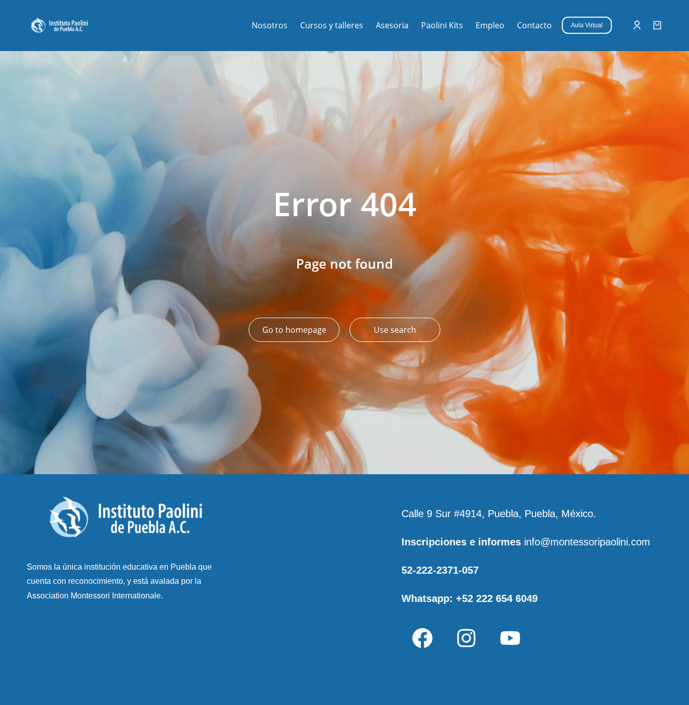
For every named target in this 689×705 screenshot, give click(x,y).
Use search (395, 329)
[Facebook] (422, 638)
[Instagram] (466, 638)
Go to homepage (294, 329)
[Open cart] (657, 25)
